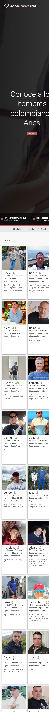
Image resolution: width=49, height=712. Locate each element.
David (7, 273)
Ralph (32, 328)
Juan (7, 602)
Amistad (44, 229)
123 (5, 340)
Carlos (8, 492)
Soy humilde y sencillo (12, 615)
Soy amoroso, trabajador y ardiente (13, 561)
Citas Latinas (18, 229)
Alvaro (33, 547)
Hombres (32, 229)
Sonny (33, 273)
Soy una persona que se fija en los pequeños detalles (13, 670)
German (8, 437)
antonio (34, 382)
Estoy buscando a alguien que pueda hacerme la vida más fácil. (13, 397)
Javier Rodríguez (36, 602)
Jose (32, 437)
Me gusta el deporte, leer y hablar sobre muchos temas (14, 506)
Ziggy (7, 328)
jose (31, 492)
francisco (10, 547)
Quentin (8, 382)
